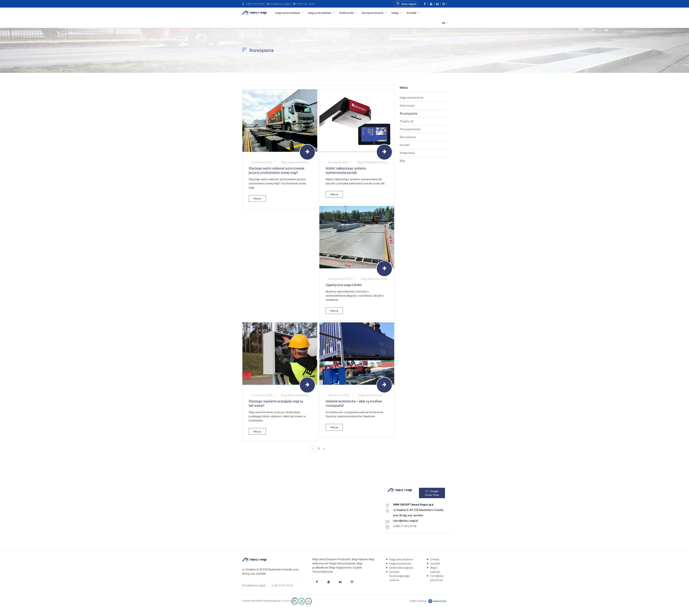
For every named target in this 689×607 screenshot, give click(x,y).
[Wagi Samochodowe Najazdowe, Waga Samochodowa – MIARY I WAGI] (254, 13)
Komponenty (407, 152)
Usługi (395, 12)
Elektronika (346, 12)
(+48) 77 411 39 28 (255, 4)
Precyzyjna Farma (410, 129)
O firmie (434, 559)
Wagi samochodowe (288, 12)
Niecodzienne (408, 137)
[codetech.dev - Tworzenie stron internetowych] (437, 601)
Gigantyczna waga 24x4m (344, 285)
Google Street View (432, 493)
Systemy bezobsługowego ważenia (399, 576)
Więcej (257, 198)
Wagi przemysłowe (320, 12)
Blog (402, 160)
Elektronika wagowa (401, 567)
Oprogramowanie (373, 12)
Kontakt (412, 12)
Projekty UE (407, 121)
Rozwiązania (408, 113)
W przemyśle (407, 105)
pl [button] (443, 23)
